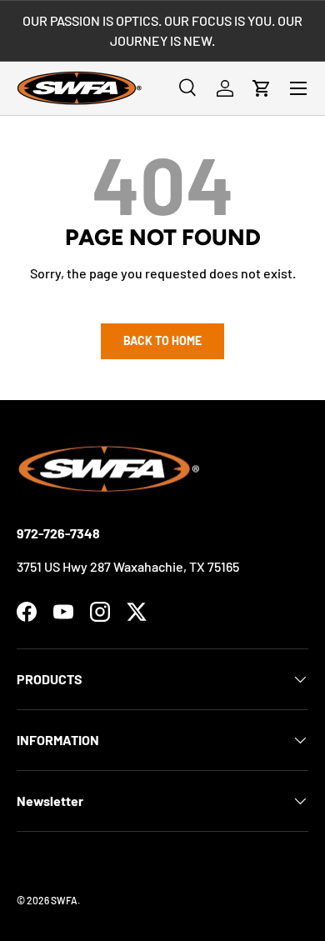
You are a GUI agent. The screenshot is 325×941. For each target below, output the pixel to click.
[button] (261, 88)
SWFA (64, 900)
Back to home (162, 340)
